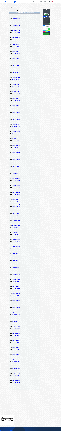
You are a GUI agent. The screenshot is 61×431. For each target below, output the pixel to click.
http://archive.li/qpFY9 (16, 178)
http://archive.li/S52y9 (16, 199)
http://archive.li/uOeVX (16, 46)
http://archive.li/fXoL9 (16, 316)
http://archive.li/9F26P (16, 63)
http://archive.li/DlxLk (16, 70)
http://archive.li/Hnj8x (16, 328)
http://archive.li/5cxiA (16, 211)
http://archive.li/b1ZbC (16, 225)
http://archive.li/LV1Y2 (16, 39)
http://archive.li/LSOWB (16, 274)
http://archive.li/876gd (16, 279)
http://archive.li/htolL (16, 281)
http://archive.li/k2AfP (16, 295)
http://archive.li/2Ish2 (15, 232)
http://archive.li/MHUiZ (16, 352)
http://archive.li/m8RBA (16, 126)
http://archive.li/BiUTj (16, 128)
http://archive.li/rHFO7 (16, 23)
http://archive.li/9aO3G (16, 143)
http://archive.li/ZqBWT (16, 124)
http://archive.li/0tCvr (16, 175)
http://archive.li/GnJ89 (16, 133)
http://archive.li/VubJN (16, 370)
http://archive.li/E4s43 (16, 192)
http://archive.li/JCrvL (16, 117)
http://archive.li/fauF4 (16, 356)
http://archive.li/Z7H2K (16, 206)
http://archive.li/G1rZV (16, 42)
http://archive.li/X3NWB (16, 159)
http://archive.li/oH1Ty (16, 150)
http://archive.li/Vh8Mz (16, 246)
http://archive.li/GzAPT (16, 244)
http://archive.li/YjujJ (15, 44)
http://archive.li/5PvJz (16, 305)
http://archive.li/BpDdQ (16, 112)
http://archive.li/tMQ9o (16, 154)
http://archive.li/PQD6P (16, 100)
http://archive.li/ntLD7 (16, 347)
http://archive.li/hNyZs (16, 32)
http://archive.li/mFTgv (16, 121)
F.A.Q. (37, 1)
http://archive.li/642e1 (16, 258)
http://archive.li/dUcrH (16, 269)
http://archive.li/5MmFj (16, 49)
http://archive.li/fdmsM (16, 166)
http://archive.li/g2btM (16, 272)
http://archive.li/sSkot (16, 96)
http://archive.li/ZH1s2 (16, 323)
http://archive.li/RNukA (16, 105)
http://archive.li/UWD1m (16, 241)
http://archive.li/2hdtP (16, 368)
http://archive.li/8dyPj (16, 302)
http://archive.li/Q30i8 (16, 326)
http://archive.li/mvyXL (16, 380)
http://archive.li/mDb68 (16, 53)
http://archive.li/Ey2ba (16, 77)
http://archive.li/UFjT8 (16, 291)
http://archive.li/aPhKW (16, 197)
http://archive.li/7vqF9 (16, 27)
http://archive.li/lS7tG (16, 208)
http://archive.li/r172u (15, 312)
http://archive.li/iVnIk (15, 218)
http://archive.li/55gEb (16, 349)
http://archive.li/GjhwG (16, 58)
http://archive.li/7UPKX (16, 307)
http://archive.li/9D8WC (16, 201)
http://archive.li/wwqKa (16, 234)
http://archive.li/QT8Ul (16, 67)
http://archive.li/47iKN (16, 251)
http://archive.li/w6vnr (16, 119)
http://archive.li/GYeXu (16, 265)
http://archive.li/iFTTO (16, 253)
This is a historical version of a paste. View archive (24, 12)
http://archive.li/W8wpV (16, 354)
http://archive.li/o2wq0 (16, 161)
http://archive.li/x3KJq (16, 255)
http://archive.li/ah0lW (16, 382)
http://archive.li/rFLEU (16, 145)
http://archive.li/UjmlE (16, 333)
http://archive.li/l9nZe (16, 91)
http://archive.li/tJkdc (16, 140)
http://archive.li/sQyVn (16, 86)
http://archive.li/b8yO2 (16, 138)
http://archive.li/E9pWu (16, 168)
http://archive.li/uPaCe (16, 98)
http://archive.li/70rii (15, 342)
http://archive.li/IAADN (16, 293)
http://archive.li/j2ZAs (16, 190)
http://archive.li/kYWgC (16, 204)
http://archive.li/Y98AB (16, 30)
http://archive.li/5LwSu (16, 93)
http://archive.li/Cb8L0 (16, 276)
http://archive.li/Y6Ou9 (16, 220)
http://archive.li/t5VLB (16, 213)
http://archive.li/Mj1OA (16, 286)
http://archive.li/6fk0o (16, 60)
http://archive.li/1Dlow (16, 215)
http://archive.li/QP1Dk (16, 366)
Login (49, 1)
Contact (41, 1)
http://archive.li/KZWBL (16, 185)
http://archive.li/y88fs (16, 51)
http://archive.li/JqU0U (16, 20)
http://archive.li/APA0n (16, 74)
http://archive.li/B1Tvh (16, 300)
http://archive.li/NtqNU (16, 65)
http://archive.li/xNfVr (16, 147)
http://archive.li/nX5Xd (16, 152)
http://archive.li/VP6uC (16, 314)
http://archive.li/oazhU (16, 298)
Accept (7, 423)
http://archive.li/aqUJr (16, 110)
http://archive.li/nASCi (16, 267)
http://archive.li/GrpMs (16, 16)
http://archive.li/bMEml (16, 164)
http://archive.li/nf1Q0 (16, 321)
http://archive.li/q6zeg (16, 56)
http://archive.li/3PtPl (16, 373)
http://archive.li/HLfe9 (16, 194)
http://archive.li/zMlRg (16, 72)
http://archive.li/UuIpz (16, 319)
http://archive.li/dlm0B (16, 363)
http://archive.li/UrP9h (16, 335)
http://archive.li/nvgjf (15, 227)
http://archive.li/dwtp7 (16, 340)
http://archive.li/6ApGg (16, 79)
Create (33, 1)
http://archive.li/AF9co (16, 309)
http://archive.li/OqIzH (16, 248)
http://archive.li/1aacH (16, 18)
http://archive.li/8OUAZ (16, 173)
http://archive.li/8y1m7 (16, 84)
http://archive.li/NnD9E (16, 131)
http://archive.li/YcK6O (16, 375)
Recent (45, 1)
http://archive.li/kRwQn (16, 107)
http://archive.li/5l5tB (16, 103)
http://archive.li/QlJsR (16, 180)
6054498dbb (13, 10)
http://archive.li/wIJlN (16, 361)
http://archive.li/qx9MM (16, 171)
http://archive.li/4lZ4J (16, 288)
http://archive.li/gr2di (16, 187)
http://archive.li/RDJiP (16, 25)
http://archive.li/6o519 (16, 157)
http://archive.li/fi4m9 (16, 345)
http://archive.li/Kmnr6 (16, 114)
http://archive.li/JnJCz (16, 37)
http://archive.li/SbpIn (16, 359)
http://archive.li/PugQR (16, 260)
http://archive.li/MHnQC (16, 222)
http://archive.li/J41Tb (16, 239)
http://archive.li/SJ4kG (16, 262)
